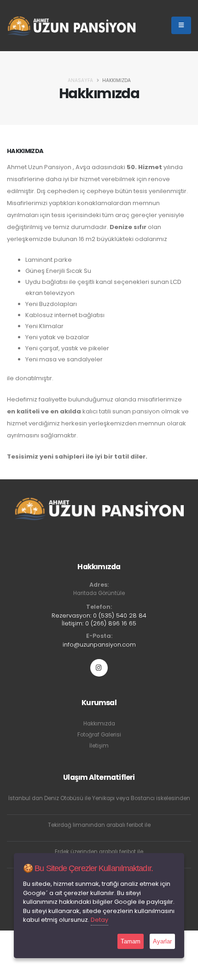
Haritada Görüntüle (99, 593)
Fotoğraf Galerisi (99, 734)
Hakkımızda (99, 723)
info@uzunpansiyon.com (99, 644)
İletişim (99, 745)
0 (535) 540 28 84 (119, 615)
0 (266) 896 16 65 (110, 623)
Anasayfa (80, 80)
